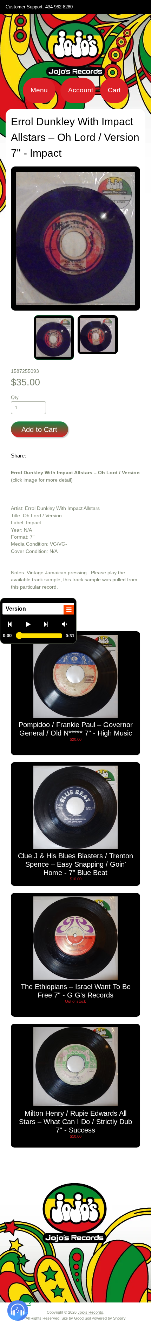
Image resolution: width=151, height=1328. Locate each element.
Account (80, 90)
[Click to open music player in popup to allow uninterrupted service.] (29, 1304)
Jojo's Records (90, 1312)
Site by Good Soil (76, 1318)
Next (48, 624)
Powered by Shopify (109, 1318)
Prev (12, 624)
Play (30, 624)
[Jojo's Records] (75, 73)
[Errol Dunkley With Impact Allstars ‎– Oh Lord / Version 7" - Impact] (54, 337)
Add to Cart (39, 429)
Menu (39, 90)
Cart (114, 90)
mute (66, 624)
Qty (15, 397)
